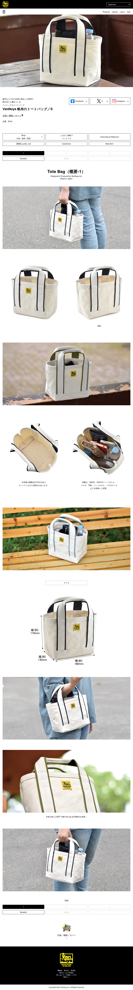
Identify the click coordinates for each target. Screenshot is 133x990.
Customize (66, 143)
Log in (122, 11)
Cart (128, 11)
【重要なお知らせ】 (23, 143)
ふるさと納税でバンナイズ (66, 137)
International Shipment (109, 137)
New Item (109, 143)
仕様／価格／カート (12, 115)
